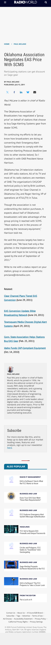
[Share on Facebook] (14, 92)
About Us (21, 613)
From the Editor (28, 596)
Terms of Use (37, 616)
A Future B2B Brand (35, 613)
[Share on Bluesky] (27, 92)
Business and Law (28, 494)
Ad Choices (7, 619)
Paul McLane (20, 44)
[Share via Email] (34, 92)
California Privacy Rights (18, 621)
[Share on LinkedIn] (21, 92)
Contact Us (10, 613)
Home (6, 44)
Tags (18, 616)
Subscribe (10, 616)
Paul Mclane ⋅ (13, 82)
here (9, 447)
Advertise (26, 616)
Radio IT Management (30, 477)
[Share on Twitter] (7, 92)
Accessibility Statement (23, 619)
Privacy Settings (36, 621)
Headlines (25, 527)
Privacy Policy (40, 619)
